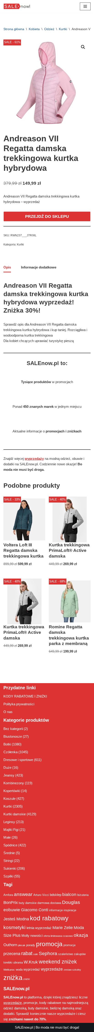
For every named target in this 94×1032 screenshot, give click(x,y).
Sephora (48, 953)
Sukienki (9, 868)
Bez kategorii (13, 729)
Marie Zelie (62, 927)
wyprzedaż (32, 969)
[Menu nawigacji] (85, 6)
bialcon (69, 894)
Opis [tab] (7, 267)
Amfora (8, 895)
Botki (7, 744)
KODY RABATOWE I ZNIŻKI (25, 696)
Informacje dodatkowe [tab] (38, 267)
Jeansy (8, 775)
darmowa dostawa (49, 903)
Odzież (49, 29)
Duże (7, 767)
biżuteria (83, 895)
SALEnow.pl (24, 1027)
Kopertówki (11, 791)
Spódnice (10, 845)
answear (23, 894)
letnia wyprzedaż (39, 928)
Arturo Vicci (41, 895)
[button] (83, 47)
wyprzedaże (52, 969)
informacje (56, 910)
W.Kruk (31, 961)
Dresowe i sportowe (18, 760)
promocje (69, 945)
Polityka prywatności (18, 704)
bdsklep (55, 895)
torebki (7, 962)
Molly (25, 935)
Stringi (8, 861)
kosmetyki (14, 927)
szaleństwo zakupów (72, 954)
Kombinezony (13, 783)
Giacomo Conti (34, 910)
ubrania (18, 962)
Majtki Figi (10, 830)
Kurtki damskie (14, 814)
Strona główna (13, 29)
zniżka (12, 977)
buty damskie (28, 903)
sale (35, 954)
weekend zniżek (58, 962)
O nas (8, 712)
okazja (81, 935)
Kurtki (63, 29)
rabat (26, 953)
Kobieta (34, 29)
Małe (7, 837)
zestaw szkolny (72, 969)
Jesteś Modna (16, 919)
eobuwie (11, 909)
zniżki (26, 979)
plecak (21, 945)
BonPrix (10, 902)
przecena (11, 953)
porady (30, 945)
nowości (36, 935)
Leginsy (9, 822)
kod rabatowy (49, 918)
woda (19, 969)
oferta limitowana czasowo (58, 936)
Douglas (71, 902)
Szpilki (8, 876)
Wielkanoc (9, 969)
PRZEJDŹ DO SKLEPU (47, 216)
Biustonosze (12, 736)
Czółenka (10, 752)
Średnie (9, 853)
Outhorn (10, 945)
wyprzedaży (34, 459)
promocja (49, 944)
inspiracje (70, 910)
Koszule (9, 798)
